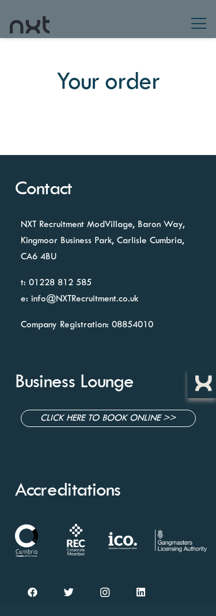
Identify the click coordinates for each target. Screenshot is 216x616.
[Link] (30, 22)
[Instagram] (105, 592)
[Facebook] (33, 592)
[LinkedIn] (140, 592)
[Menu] (198, 23)
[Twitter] (68, 592)
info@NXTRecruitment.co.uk (84, 299)
